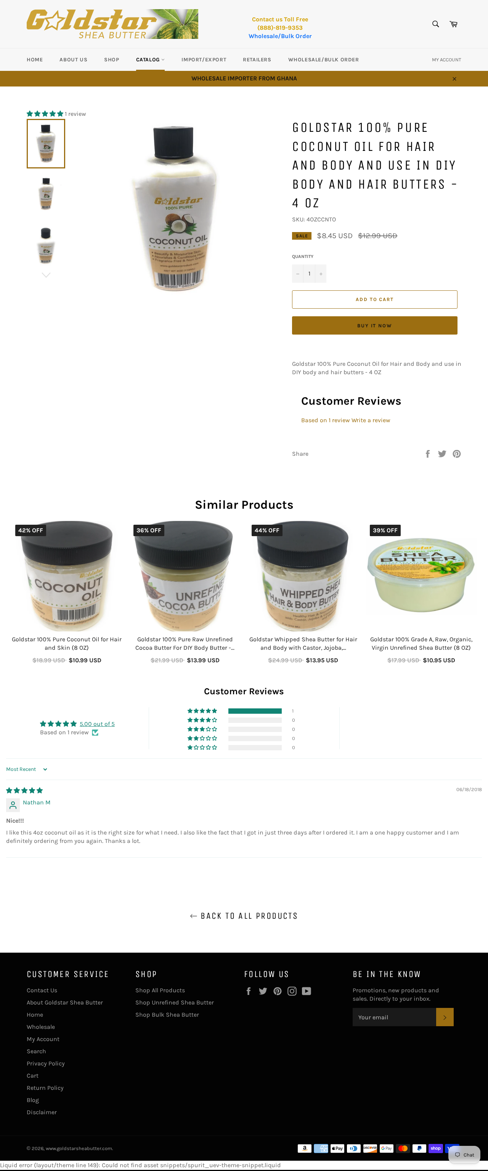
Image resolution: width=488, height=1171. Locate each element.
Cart (33, 1075)
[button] (46, 113)
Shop (111, 59)
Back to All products (247, 915)
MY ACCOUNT (446, 59)
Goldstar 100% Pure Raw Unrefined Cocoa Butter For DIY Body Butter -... (184, 643)
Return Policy (45, 1087)
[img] (24, 790)
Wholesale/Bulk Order (280, 36)
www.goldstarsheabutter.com (79, 1148)
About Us (73, 59)
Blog (33, 1100)
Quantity (302, 256)
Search (36, 1051)
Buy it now (375, 325)
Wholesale (41, 1026)
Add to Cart (66, 658)
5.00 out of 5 (97, 723)
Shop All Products (160, 990)
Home (35, 59)
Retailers (257, 59)
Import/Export (203, 59)
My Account (43, 1039)
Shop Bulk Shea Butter (167, 1014)
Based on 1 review (325, 420)
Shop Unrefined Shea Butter (174, 1002)
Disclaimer (42, 1112)
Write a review (371, 420)
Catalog (149, 59)
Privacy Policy (46, 1063)
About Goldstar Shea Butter (65, 1002)
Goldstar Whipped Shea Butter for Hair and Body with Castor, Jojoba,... (303, 643)
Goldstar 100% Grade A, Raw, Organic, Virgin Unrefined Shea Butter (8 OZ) (421, 643)
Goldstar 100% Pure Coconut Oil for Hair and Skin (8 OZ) (67, 643)
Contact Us (42, 990)
